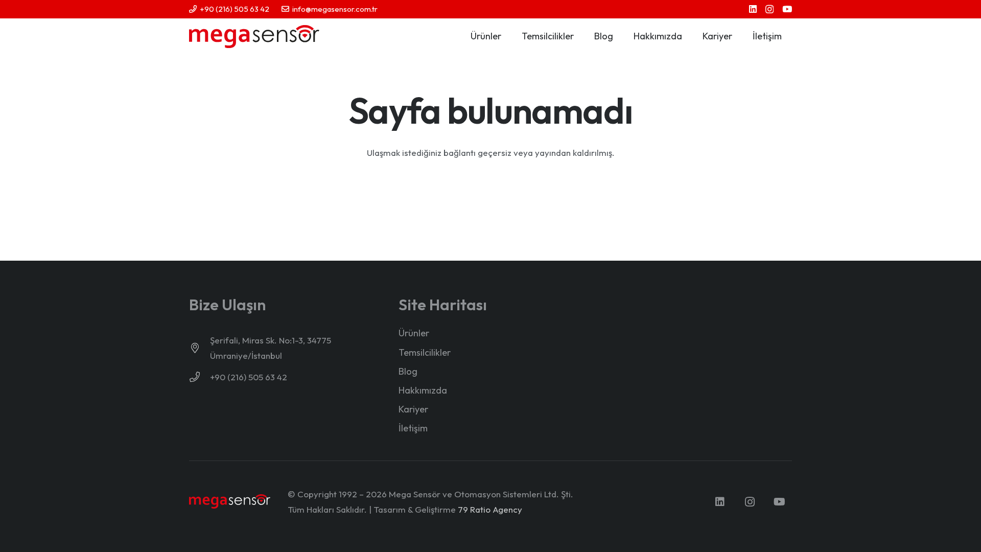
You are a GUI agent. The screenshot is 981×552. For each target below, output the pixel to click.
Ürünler (414, 333)
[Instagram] (769, 9)
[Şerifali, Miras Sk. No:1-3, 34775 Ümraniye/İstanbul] (199, 348)
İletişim (413, 428)
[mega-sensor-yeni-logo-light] (229, 502)
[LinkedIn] (753, 9)
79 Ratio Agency (490, 509)
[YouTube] (787, 9)
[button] (507, 36)
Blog (408, 371)
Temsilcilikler (425, 352)
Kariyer (413, 409)
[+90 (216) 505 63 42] (199, 377)
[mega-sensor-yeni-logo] (254, 36)
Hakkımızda (423, 390)
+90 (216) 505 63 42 (248, 377)
